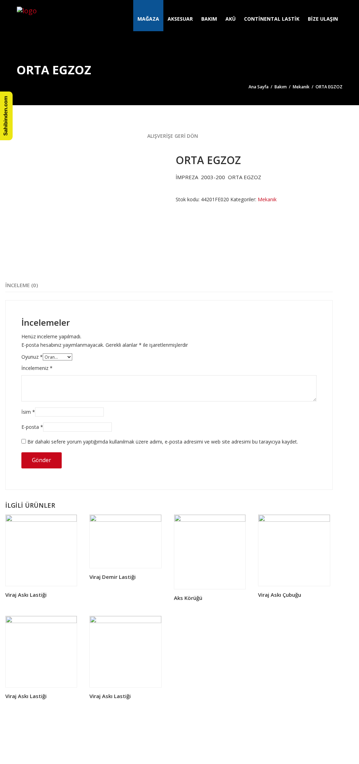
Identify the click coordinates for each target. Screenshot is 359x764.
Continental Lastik (271, 18)
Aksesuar (180, 18)
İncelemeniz (37, 368)
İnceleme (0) (21, 285)
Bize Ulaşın (323, 18)
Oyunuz (32, 356)
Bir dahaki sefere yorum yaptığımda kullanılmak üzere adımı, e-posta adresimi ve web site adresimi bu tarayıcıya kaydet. (162, 441)
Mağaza (148, 18)
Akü (230, 18)
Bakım (209, 18)
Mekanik (301, 87)
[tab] (21, 285)
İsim (28, 411)
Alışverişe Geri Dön (172, 136)
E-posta (32, 427)
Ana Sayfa (259, 87)
